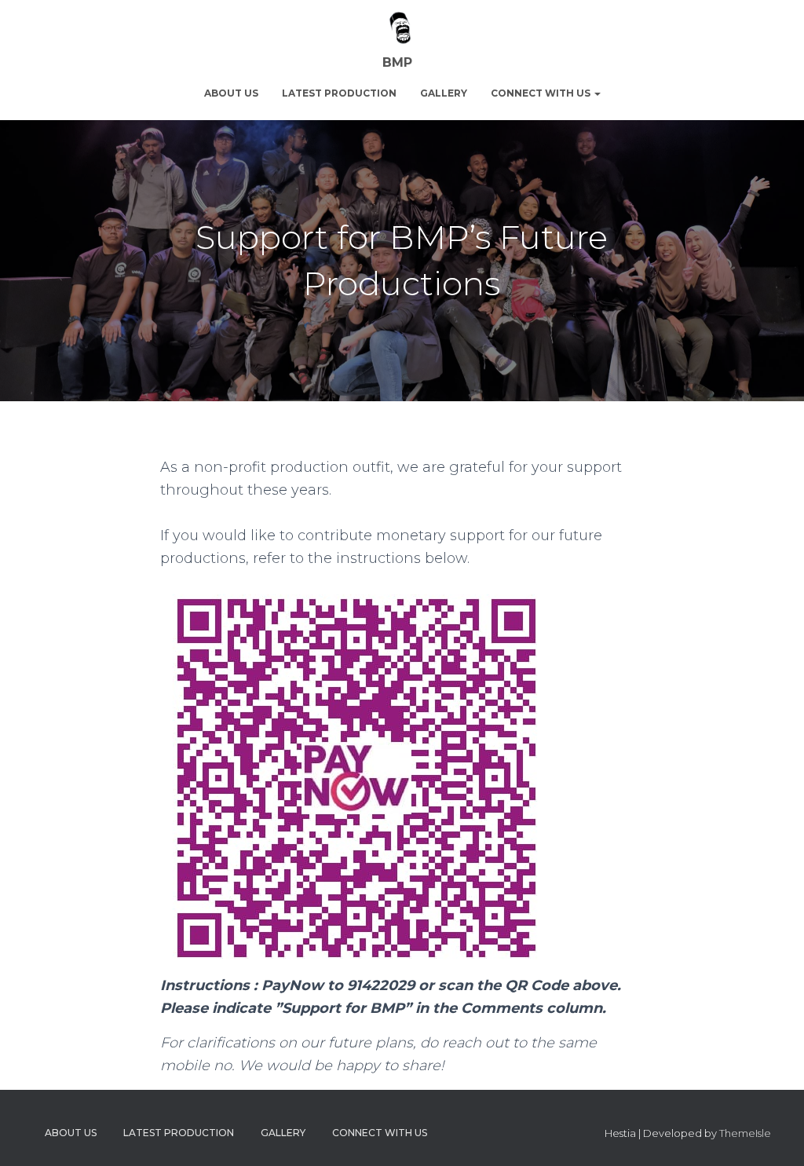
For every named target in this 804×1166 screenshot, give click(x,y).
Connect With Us (542, 93)
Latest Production (339, 93)
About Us (231, 93)
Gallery (443, 93)
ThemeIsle (745, 1133)
